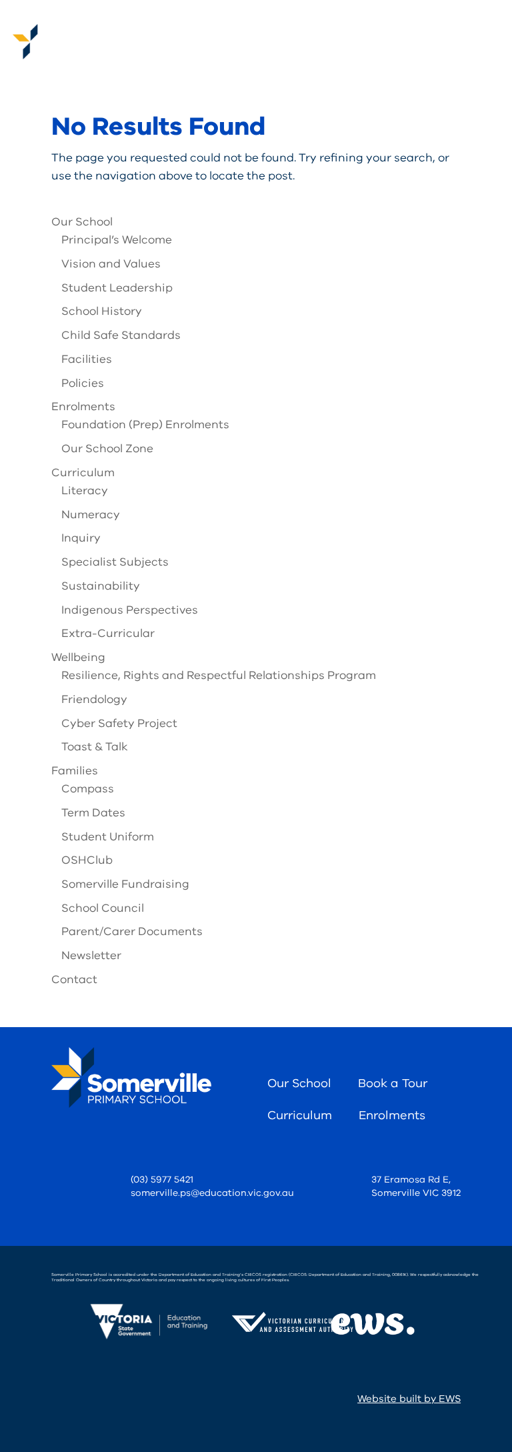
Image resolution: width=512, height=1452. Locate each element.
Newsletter (91, 955)
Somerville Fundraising (125, 884)
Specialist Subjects (115, 562)
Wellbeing (78, 657)
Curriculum (83, 472)
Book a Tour (392, 1083)
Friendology (94, 699)
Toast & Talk (94, 746)
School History (101, 311)
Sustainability (100, 586)
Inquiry (81, 538)
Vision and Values (111, 263)
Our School (82, 221)
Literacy (84, 490)
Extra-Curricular (108, 633)
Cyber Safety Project (119, 723)
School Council (102, 908)
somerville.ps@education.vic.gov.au (212, 1193)
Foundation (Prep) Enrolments (145, 424)
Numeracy (90, 514)
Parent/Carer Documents (132, 931)
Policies (82, 383)
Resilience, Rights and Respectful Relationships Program (218, 675)
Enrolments (83, 406)
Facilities (86, 359)
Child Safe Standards (121, 335)
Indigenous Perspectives (129, 610)
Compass (87, 788)
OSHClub (87, 860)
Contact (74, 979)
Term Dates (93, 812)
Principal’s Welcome (116, 239)
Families (74, 770)
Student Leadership (117, 287)
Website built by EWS (409, 1398)
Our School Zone (107, 448)
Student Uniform (107, 836)
